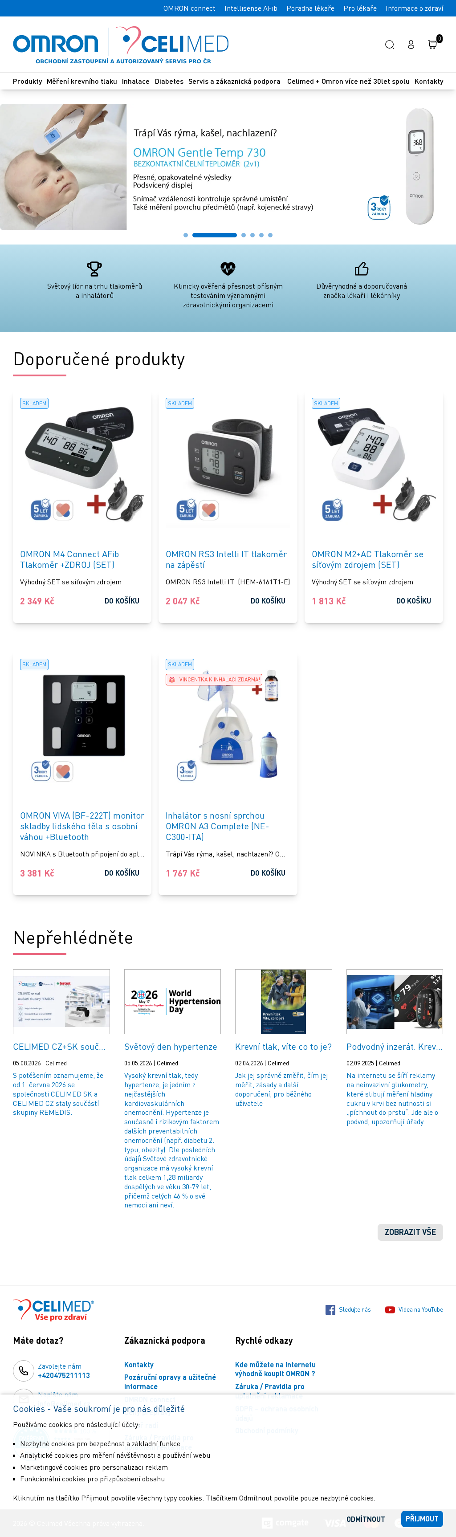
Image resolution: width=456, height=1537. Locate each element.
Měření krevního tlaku (82, 81)
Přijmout (422, 1518)
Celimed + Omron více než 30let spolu (348, 81)
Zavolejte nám (64, 1370)
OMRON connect (189, 8)
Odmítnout (365, 1519)
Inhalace (136, 81)
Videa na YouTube (421, 1309)
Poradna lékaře (310, 8)
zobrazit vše (410, 1232)
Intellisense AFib (250, 8)
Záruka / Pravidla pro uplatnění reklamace (270, 1391)
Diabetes (169, 81)
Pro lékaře (360, 8)
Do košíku (122, 600)
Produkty (27, 81)
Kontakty (429, 81)
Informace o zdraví (414, 8)
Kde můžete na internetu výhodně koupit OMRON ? (275, 1369)
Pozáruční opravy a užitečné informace (170, 1381)
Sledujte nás (355, 1309)
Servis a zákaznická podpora (235, 81)
